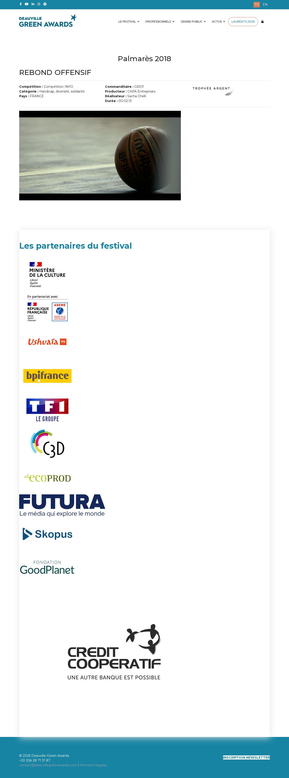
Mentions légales (93, 765)
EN (265, 4)
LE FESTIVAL (127, 21)
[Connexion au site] (262, 21)
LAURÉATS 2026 (243, 21)
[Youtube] (26, 4)
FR (256, 4)
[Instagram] (38, 4)
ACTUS (217, 21)
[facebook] (21, 4)
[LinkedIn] (33, 4)
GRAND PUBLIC (191, 21)
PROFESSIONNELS (158, 21)
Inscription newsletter (246, 757)
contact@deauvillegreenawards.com (48, 765)
